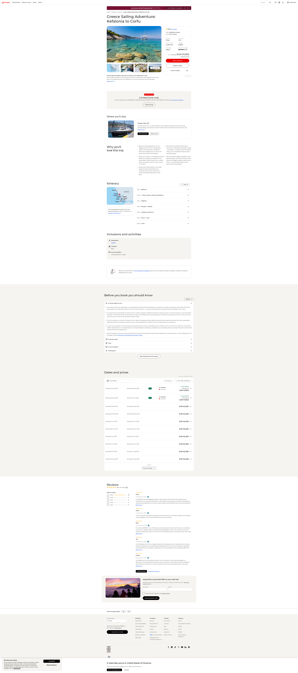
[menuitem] (6, 2)
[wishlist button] (187, 70)
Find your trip (149, 104)
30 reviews (174, 29)
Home (108, 12)
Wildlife (180, 632)
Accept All (52, 661)
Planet (180, 629)
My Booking (138, 620)
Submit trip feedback (140, 623)
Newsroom (166, 632)
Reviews (166, 629)
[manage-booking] (279, 2)
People (180, 626)
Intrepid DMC (153, 626)
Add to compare (175, 70)
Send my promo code (151, 598)
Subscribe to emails (117, 632)
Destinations (16, 2)
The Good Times (154, 623)
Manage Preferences (52, 665)
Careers (151, 629)
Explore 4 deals (177, 65)
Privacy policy (153, 632)
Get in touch (167, 620)
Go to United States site (114, 670)
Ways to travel (26, 2)
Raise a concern (168, 634)
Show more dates (147, 468)
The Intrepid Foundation (184, 623)
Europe (114, 12)
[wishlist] (275, 2)
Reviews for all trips (153, 571)
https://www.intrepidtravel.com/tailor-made (129, 335)
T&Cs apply (118, 628)
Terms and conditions (177, 100)
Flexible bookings (139, 632)
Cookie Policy (17, 668)
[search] (264, 2)
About (40, 2)
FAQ (165, 626)
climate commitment (114, 213)
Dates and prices (178, 60)
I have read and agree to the (157, 593)
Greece (120, 12)
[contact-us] (283, 2)
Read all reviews (141, 571)
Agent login (138, 637)
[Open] (127, 487)
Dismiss (127, 670)
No (129, 611)
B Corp (180, 620)
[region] (31, 664)
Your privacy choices (156, 634)
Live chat (166, 623)
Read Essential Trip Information (149, 356)
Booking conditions (140, 634)
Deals (34, 2)
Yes (123, 611)
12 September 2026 (185, 56)
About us (152, 620)
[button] (134, 44)
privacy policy (166, 593)
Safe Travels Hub (139, 626)
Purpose (180, 618)
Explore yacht (154, 133)
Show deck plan (143, 133)
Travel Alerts (138, 629)
